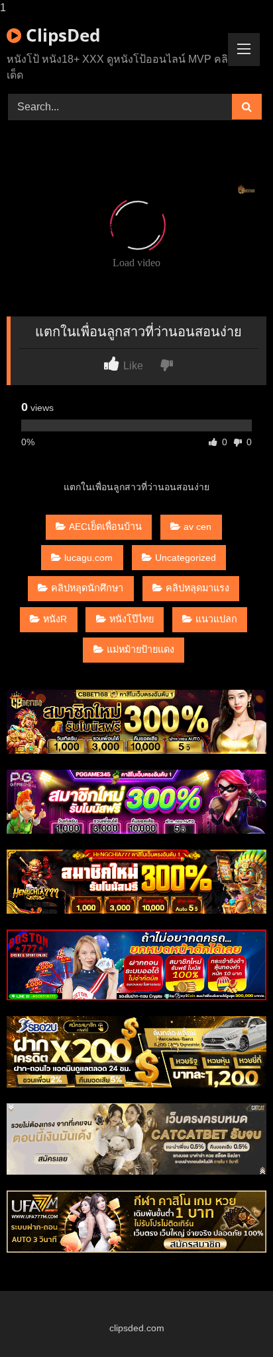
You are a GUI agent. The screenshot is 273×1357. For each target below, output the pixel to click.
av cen (197, 526)
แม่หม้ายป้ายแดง (140, 649)
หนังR (55, 619)
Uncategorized (185, 557)
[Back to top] (231, 1320)
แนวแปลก (216, 619)
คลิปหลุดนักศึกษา (87, 588)
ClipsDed (60, 35)
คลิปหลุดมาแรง (197, 588)
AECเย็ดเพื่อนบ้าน (105, 526)
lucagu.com (88, 557)
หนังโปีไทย (131, 619)
